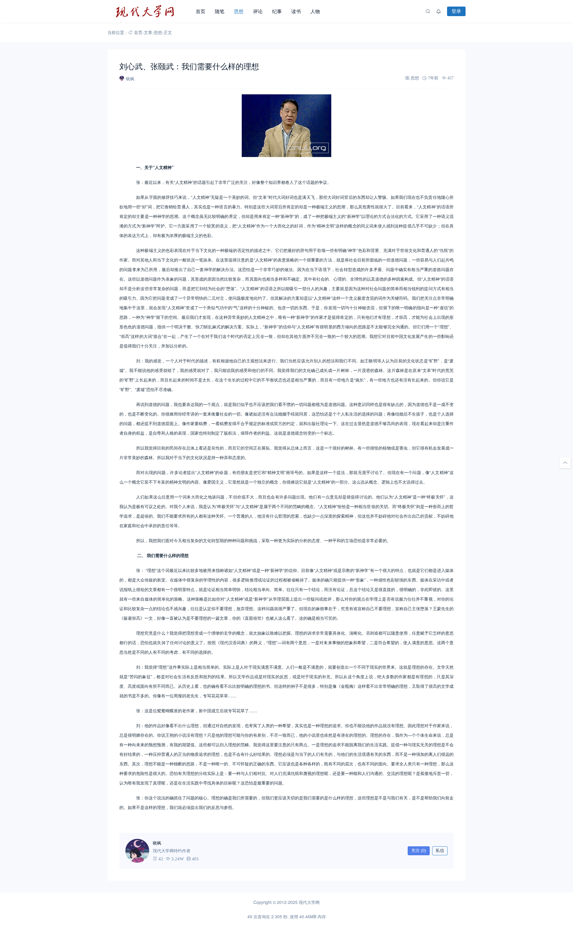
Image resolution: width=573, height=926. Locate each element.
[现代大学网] (149, 11)
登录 (456, 11)
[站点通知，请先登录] (438, 11)
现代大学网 (309, 902)
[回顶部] (565, 462)
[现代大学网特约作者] (137, 851)
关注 (418, 850)
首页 (200, 11)
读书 (296, 11)
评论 (258, 11)
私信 (440, 850)
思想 (239, 11)
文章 (148, 32)
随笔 (219, 11)
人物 (315, 11)
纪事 (277, 11)
